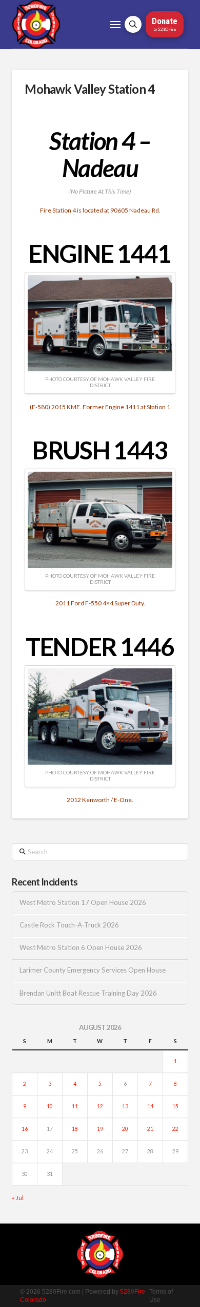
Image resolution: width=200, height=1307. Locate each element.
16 (25, 1129)
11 (75, 1106)
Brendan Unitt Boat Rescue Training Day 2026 (88, 993)
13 (125, 1106)
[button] (115, 24)
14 (150, 1106)
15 (175, 1106)
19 (100, 1129)
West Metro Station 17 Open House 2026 (82, 903)
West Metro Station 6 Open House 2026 (80, 948)
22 (175, 1129)
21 (150, 1129)
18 (75, 1129)
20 (125, 1129)
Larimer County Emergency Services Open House (92, 970)
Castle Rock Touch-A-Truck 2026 (69, 925)
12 (100, 1106)
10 (50, 1106)
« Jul (18, 1197)
